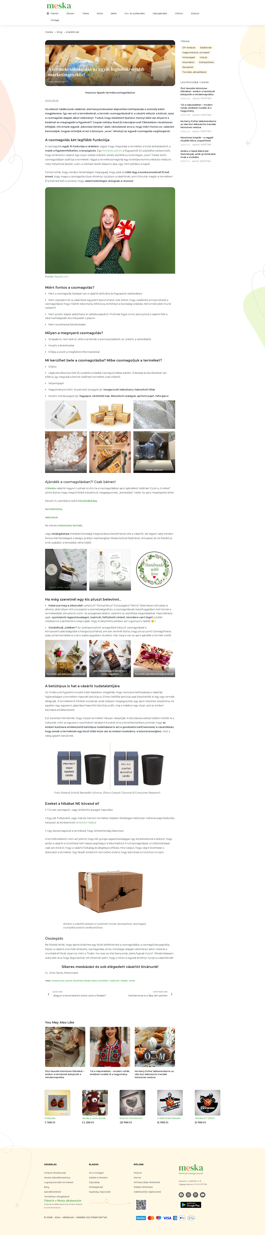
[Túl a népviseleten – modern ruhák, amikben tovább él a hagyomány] (110, 1047)
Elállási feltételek (143, 1187)
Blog (46, 1187)
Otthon (179, 13)
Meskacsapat (60, 82)
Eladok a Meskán (98, 1177)
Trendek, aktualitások (194, 72)
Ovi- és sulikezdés (135, 13)
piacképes (103, 981)
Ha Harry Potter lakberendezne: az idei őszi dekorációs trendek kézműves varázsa (154, 1074)
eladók (68, 981)
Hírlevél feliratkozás (55, 1172)
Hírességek (188, 57)
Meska (94, 981)
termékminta (53, 509)
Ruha (100, 13)
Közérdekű (188, 62)
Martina (206, 98)
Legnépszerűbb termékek (58, 1182)
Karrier (137, 1177)
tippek (132, 981)
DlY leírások (188, 47)
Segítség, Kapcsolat (100, 1191)
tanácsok (114, 981)
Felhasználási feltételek (147, 1182)
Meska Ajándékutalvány (57, 1177)
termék (124, 981)
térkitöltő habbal (85, 822)
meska (49, 32)
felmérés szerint (112, 150)
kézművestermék (82, 981)
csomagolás (57, 981)
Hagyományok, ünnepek (195, 52)
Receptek (187, 67)
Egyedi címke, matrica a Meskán (66, 587)
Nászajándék (160, 13)
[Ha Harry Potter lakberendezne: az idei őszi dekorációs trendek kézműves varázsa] (155, 1047)
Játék (114, 13)
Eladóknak (72, 32)
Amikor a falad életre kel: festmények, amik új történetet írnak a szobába (198, 154)
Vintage (55, 20)
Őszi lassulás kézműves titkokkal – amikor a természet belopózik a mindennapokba (64, 1074)
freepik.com (61, 276)
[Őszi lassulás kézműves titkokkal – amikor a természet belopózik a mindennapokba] (65, 1047)
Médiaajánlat (96, 1187)
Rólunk (138, 1172)
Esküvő (195, 13)
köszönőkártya (87, 500)
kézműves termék (70, 525)
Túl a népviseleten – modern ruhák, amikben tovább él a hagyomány (197, 107)
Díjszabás (94, 1182)
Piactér (55, 13)
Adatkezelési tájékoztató (147, 1191)
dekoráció (51, 517)
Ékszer (70, 13)
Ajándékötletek (52, 1191)
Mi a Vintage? (96, 1172)
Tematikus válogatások (56, 1196)
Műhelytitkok (206, 62)
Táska (85, 13)
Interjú (203, 57)
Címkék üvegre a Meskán (110, 587)
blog (59, 32)
